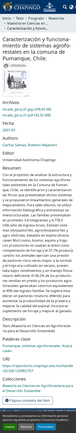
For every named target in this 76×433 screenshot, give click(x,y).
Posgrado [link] (36, 18)
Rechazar (26, 427)
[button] (31, 7)
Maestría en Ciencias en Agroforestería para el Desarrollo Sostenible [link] (28, 23)
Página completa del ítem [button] (29, 400)
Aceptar (10, 427)
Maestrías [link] (56, 18)
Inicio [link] (7, 18)
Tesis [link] (20, 18)
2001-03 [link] (9, 130)
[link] (38, 109)
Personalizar (46, 427)
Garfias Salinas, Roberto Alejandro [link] (30, 145)
